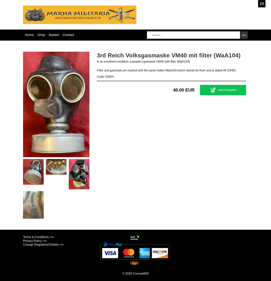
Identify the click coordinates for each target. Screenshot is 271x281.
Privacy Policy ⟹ (35, 240)
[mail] (261, 3)
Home (29, 35)
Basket (54, 35)
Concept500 (141, 273)
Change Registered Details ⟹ (43, 244)
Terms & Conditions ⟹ (38, 237)
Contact (68, 35)
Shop (41, 35)
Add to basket (227, 90)
